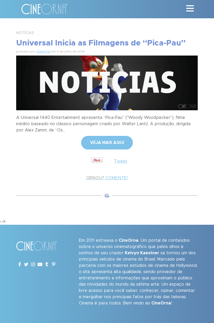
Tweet (120, 161)
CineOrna (43, 51)
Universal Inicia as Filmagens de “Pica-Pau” (101, 43)
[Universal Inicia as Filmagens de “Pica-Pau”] (107, 82)
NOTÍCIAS (25, 33)
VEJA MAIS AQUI (107, 143)
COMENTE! (107, 178)
